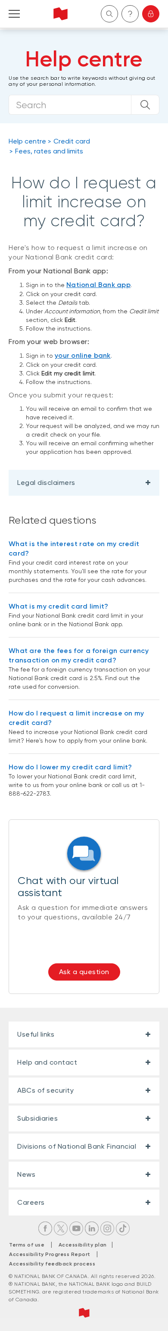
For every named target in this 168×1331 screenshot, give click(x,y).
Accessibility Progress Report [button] (49, 1254)
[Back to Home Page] (60, 13)
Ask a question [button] (84, 972)
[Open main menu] (14, 14)
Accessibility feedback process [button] (52, 1264)
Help (130, 13)
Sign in (150, 13)
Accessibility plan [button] (85, 1245)
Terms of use (26, 1245)
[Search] (145, 105)
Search (109, 13)
